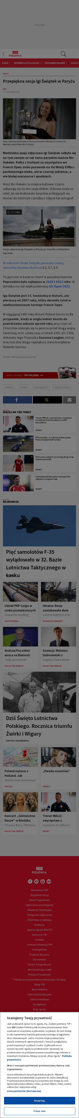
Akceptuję (39, 1100)
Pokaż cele (39, 1111)
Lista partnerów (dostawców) (24, 1091)
